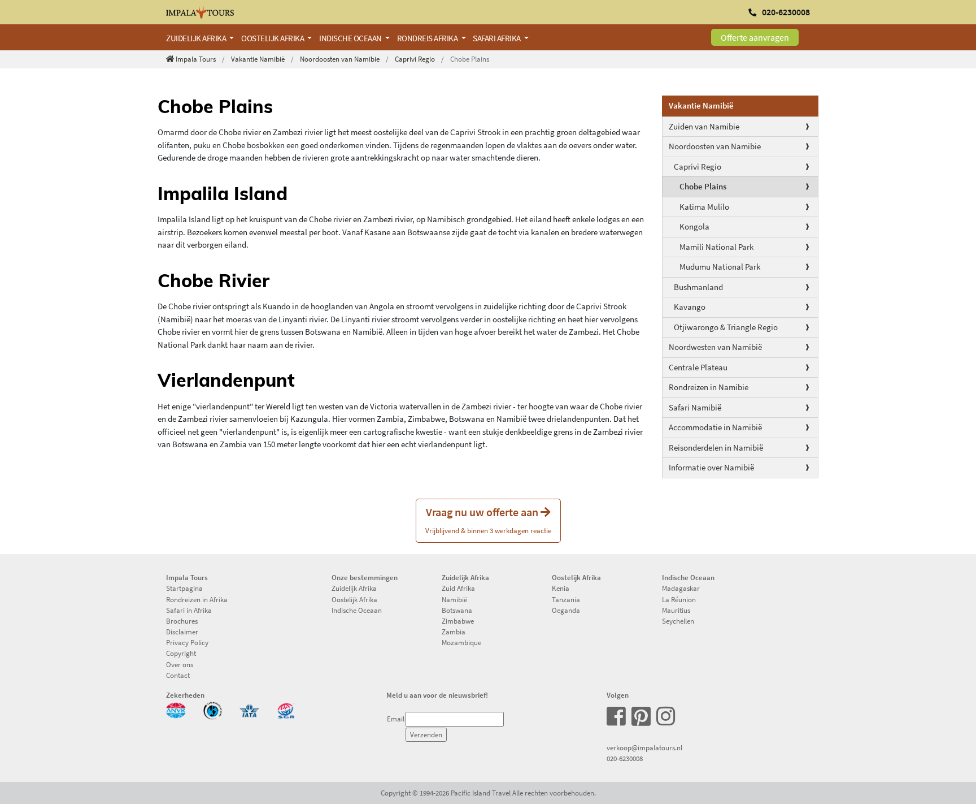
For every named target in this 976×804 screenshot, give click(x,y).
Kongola (694, 226)
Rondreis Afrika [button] (428, 38)
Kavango (689, 306)
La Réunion (679, 599)
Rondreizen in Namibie (708, 387)
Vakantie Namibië (257, 58)
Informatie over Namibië (711, 467)
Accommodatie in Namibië (715, 427)
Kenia (560, 588)
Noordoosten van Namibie (339, 58)
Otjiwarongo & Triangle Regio (726, 327)
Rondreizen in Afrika (197, 599)
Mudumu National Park (719, 266)
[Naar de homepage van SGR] (286, 709)
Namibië (454, 599)
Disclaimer (182, 631)
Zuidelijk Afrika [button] (197, 38)
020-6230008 (625, 758)
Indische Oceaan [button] (351, 38)
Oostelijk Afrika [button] (273, 38)
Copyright (181, 653)
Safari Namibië (695, 407)
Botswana (457, 610)
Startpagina (184, 588)
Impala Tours (195, 58)
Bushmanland (698, 287)
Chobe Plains (702, 186)
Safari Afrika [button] (497, 38)
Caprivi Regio (415, 58)
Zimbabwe (458, 620)
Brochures (182, 620)
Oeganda (566, 610)
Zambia (453, 631)
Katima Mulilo (704, 206)
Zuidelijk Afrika (354, 588)
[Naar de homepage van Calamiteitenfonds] (213, 709)
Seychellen (678, 620)
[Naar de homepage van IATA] (249, 709)
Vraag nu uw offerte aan (488, 520)
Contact (178, 675)
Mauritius (676, 610)
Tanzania (566, 599)
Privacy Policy (187, 642)
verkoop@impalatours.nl (644, 747)
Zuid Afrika (458, 588)
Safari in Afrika (189, 610)
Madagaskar (681, 588)
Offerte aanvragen (755, 37)
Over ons (179, 664)
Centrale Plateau (698, 367)
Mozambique (461, 642)
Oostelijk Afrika (354, 599)
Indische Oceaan (357, 610)
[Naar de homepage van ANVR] (176, 709)
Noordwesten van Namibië (715, 347)
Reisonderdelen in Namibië (716, 447)
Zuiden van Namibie (704, 126)
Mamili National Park (716, 246)
